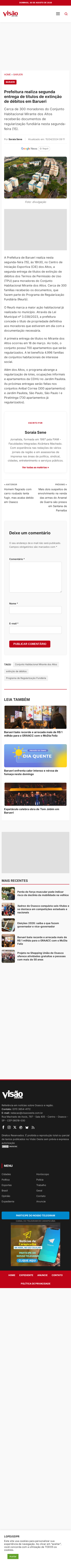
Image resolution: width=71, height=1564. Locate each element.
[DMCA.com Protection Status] (35, 1146)
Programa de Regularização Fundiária (26, 678)
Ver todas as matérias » (35, 467)
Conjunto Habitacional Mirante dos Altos (36, 664)
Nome (13, 603)
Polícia (39, 1179)
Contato (41, 1196)
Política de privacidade (35, 1283)
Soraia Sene (15, 139)
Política (6, 1179)
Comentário (17, 559)
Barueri (18, 74)
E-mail (13, 623)
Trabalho (41, 1185)
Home (7, 74)
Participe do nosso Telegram (35, 1215)
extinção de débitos (16, 671)
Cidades (6, 1174)
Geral (39, 1190)
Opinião (6, 1196)
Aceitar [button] (13, 1556)
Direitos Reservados (13, 1135)
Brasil (5, 1190)
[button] (66, 13)
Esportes (7, 1185)
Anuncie (41, 1201)
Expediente (8, 1201)
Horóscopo (42, 1174)
